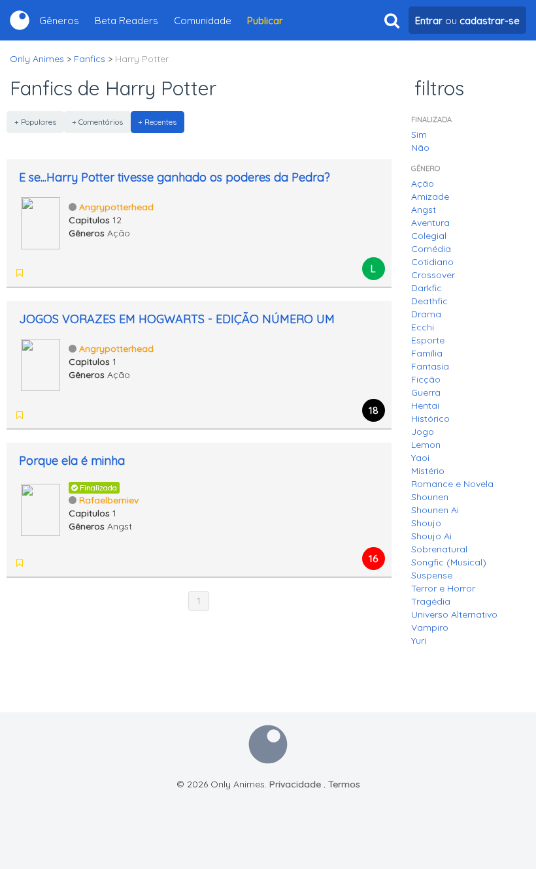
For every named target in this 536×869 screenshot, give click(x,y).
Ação (422, 183)
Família (427, 353)
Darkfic (426, 288)
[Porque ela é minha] (40, 508)
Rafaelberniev (109, 500)
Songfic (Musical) (448, 562)
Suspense (431, 575)
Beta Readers (126, 20)
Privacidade (295, 784)
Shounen (429, 497)
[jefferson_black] (38, 273)
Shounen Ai (435, 510)
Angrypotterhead (116, 207)
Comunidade (202, 20)
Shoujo (426, 523)
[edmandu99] (55, 273)
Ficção (426, 379)
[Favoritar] (19, 273)
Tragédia (430, 601)
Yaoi (420, 458)
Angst (423, 209)
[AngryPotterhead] (72, 273)
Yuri (418, 640)
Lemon (426, 444)
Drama (426, 314)
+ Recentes (157, 122)
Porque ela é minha (72, 460)
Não (420, 147)
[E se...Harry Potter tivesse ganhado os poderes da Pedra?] (40, 222)
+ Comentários (97, 122)
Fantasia (430, 366)
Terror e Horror (443, 588)
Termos (344, 784)
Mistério (427, 471)
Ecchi (422, 327)
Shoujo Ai (431, 536)
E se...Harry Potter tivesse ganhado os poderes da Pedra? (174, 177)
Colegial (428, 236)
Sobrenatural (439, 549)
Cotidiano (432, 262)
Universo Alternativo (454, 614)
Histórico (430, 418)
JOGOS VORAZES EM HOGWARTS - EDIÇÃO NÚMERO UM (177, 318)
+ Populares (35, 122)
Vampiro (429, 627)
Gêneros (59, 20)
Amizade (430, 196)
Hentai (425, 405)
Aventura (430, 223)
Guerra (426, 392)
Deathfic (429, 301)
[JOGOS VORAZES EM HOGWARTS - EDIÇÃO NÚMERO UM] (40, 364)
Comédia (431, 249)
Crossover (433, 275)
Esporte (427, 340)
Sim (419, 134)
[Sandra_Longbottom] (38, 563)
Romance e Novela (452, 484)
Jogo (422, 431)
